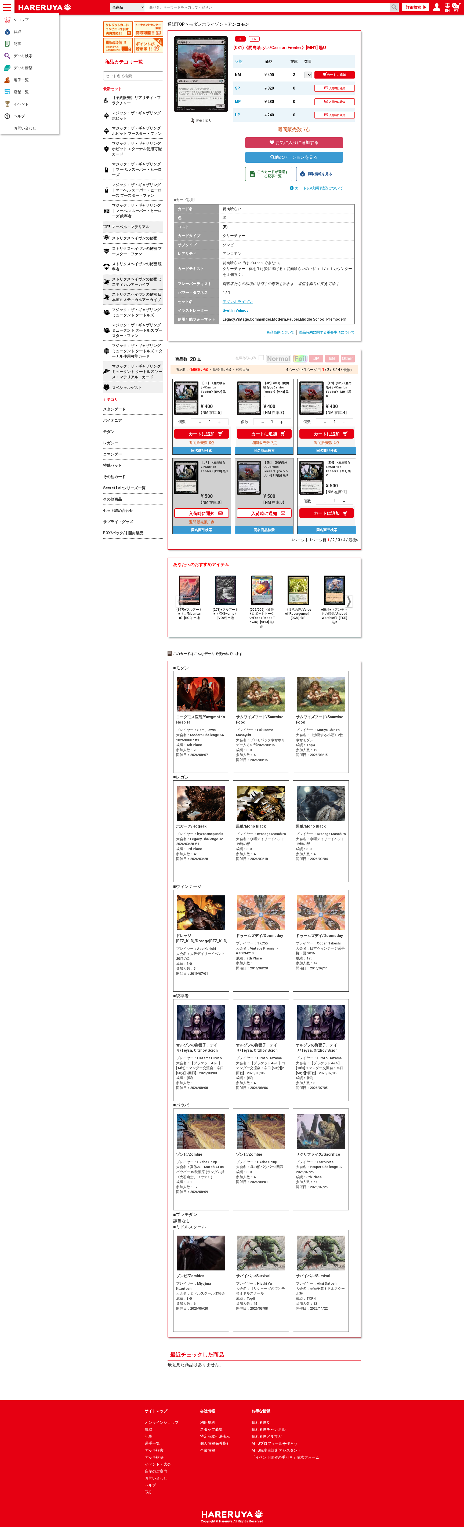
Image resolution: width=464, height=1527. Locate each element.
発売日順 (242, 369)
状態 (238, 61)
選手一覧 (21, 80)
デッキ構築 (23, 68)
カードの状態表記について (318, 188)
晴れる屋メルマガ (267, 1436)
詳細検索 (413, 7)
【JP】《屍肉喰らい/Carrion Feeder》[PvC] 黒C (214, 467)
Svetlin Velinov (235, 310)
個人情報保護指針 (215, 1443)
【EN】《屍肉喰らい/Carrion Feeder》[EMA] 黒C (338, 469)
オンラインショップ (162, 1422)
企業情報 (207, 1450)
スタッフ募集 (211, 1429)
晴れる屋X (260, 1422)
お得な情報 (261, 1411)
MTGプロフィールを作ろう (275, 1443)
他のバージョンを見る (296, 157)
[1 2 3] (309, 74)
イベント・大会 (158, 1464)
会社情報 (207, 1411)
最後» (348, 370)
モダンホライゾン (238, 301)
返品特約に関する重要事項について (327, 332)
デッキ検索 (23, 56)
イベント (21, 104)
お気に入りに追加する (296, 142)
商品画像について (280, 332)
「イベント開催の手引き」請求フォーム (285, 1457)
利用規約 (207, 1422)
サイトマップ (156, 1411)
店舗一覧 (21, 92)
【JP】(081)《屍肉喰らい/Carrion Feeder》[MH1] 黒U (276, 389)
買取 (17, 31)
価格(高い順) (222, 369)
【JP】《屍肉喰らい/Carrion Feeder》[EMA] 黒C (213, 389)
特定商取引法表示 (215, 1436)
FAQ (148, 1492)
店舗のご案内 (156, 1471)
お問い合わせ (25, 128)
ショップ (21, 19)
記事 (17, 44)
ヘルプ (19, 116)
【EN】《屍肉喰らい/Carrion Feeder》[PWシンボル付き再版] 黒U (275, 469)
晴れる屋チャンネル (268, 1429)
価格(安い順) (199, 369)
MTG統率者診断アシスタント (276, 1450)
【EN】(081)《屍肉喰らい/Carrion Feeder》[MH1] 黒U (338, 389)
